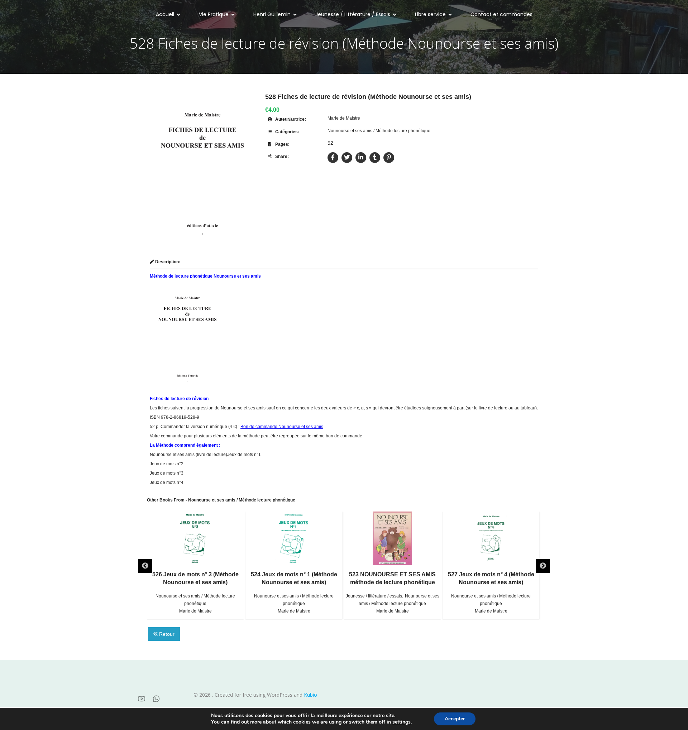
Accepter (455, 718)
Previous (145, 566)
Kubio (310, 694)
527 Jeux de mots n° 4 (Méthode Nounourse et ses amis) (491, 578)
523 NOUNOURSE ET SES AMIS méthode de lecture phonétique (392, 578)
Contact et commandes (501, 14)
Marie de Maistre (344, 118)
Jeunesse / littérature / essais (374, 596)
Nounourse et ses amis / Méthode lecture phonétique (379, 130)
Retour (166, 634)
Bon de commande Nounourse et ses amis (281, 426)
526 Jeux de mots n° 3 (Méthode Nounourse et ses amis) (195, 578)
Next (543, 566)
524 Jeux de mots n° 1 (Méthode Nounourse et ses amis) (294, 578)
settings (401, 722)
